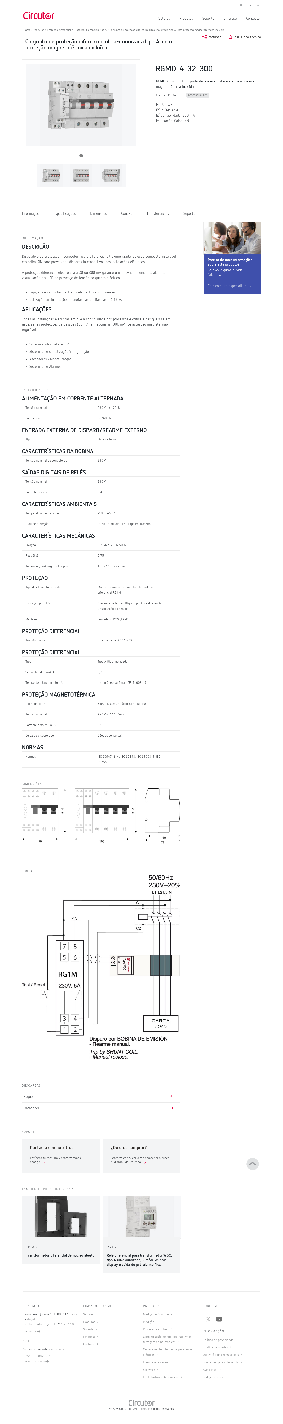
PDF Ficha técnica (247, 37)
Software (149, 1370)
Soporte (88, 1329)
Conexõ (126, 214)
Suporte (208, 18)
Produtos (186, 18)
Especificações (64, 214)
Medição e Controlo (156, 1314)
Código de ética (213, 1377)
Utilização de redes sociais (221, 1355)
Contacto (253, 18)
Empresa (230, 18)
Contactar (30, 1331)
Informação (30, 214)
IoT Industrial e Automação (161, 1377)
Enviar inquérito (34, 1361)
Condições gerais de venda (221, 1362)
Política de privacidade (218, 1340)
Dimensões (98, 214)
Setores (164, 18)
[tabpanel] (51, 175)
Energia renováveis (156, 1362)
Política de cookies (216, 1347)
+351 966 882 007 (36, 1356)
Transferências (157, 214)
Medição (148, 1322)
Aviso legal (210, 1370)
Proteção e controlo (156, 1329)
